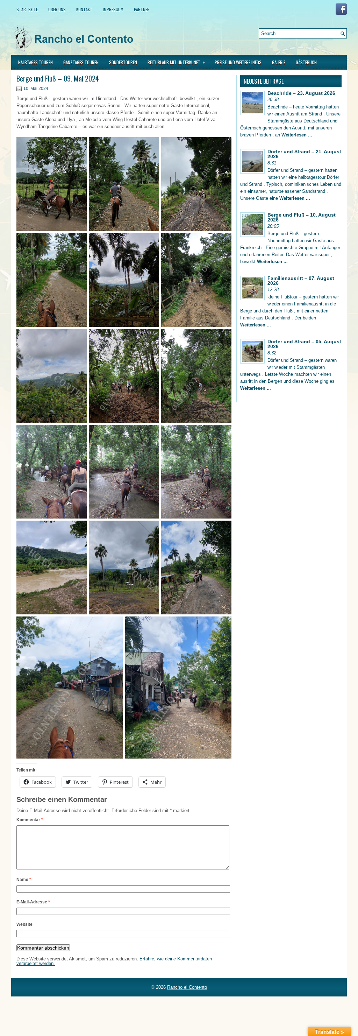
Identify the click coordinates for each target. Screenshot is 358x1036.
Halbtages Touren (35, 62)
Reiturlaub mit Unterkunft (176, 62)
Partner (142, 9)
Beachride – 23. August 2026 (301, 93)
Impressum (113, 9)
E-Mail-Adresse (33, 902)
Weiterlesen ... (296, 135)
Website (24, 924)
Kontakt (84, 9)
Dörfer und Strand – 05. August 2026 (304, 344)
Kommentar (29, 819)
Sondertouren (123, 62)
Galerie (278, 62)
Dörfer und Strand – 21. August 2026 (304, 154)
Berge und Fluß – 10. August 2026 (301, 217)
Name (23, 879)
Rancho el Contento (187, 987)
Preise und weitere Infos (238, 62)
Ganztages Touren (81, 62)
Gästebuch (306, 62)
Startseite (27, 9)
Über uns (57, 9)
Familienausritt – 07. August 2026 (300, 280)
